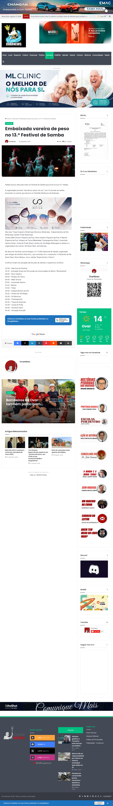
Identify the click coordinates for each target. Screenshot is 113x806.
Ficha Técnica (91, 733)
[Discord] (94, 569)
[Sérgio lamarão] (94, 473)
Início (4, 55)
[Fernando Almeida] (94, 488)
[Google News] (38, 334)
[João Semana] (94, 455)
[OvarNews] (14, 35)
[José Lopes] (94, 422)
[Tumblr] (39, 343)
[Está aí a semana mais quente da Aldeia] (62, 442)
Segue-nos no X (87, 645)
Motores (88, 55)
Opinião (65, 55)
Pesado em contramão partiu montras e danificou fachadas (76, 779)
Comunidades (97, 55)
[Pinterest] (46, 343)
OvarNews (12, 141)
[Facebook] (17, 343)
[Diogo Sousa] (94, 408)
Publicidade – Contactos (95, 743)
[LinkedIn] (32, 343)
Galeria (72, 55)
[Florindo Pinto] (94, 533)
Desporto (17, 55)
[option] (38, 401)
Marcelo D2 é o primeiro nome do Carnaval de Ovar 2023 (14, 452)
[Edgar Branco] (94, 384)
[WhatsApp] (94, 284)
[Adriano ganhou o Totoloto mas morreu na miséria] (64, 739)
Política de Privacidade (94, 739)
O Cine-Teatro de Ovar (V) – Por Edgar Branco (46, 16)
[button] (56, 803)
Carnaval (49, 55)
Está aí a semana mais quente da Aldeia (61, 451)
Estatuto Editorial (92, 736)
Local (10, 55)
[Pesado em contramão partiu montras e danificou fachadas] (64, 776)
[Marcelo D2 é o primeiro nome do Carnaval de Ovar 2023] (15, 442)
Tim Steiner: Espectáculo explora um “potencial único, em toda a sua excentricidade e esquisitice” (38, 455)
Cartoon (80, 55)
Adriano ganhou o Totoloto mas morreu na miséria (77, 741)
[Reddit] (53, 343)
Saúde (107, 55)
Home (8, 119)
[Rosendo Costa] (94, 504)
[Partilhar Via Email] (61, 343)
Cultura (25, 55)
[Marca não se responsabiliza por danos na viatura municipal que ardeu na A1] (64, 756)
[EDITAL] (94, 140)
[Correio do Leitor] (94, 518)
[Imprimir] (68, 343)
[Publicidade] (94, 250)
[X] (25, 343)
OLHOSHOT (107, 796)
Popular (71, 730)
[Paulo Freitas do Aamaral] (94, 436)
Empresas (33, 55)
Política (41, 55)
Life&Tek (57, 55)
